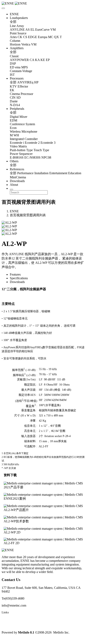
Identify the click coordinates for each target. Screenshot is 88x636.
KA (37, 60)
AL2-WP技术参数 (16, 521)
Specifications (19, 278)
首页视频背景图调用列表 (28, 215)
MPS (24, 67)
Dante (14, 101)
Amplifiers (17, 48)
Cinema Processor (21, 94)
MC (50, 37)
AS (27, 29)
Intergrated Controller (24, 139)
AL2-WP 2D (12, 532)
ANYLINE (17, 29)
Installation (41, 173)
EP (48, 60)
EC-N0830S (32, 157)
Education (74, 173)
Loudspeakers (19, 18)
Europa (42, 37)
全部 (13, 21)
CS (25, 37)
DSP (13, 63)
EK (12, 90)
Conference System (22, 124)
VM (53, 29)
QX (56, 37)
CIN (13, 97)
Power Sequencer (21, 153)
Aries (13, 37)
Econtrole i (17, 142)
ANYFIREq (25, 82)
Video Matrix (18, 146)
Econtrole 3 (48, 142)
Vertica (25, 44)
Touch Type (41, 150)
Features (15, 274)
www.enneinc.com (13, 619)
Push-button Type (21, 150)
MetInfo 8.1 (26, 632)
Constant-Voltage (21, 71)
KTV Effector (19, 86)
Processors (17, 78)
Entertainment (58, 173)
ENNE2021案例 (15, 498)
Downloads (17, 181)
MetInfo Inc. (61, 632)
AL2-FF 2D (11, 543)
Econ (13, 128)
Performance (25, 173)
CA (32, 60)
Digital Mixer (18, 116)
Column (15, 40)
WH (16, 135)
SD (18, 97)
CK (20, 37)
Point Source (18, 33)
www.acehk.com (12, 625)
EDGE (32, 37)
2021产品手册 (13, 487)
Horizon (15, 44)
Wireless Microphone (23, 131)
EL (32, 29)
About (14, 184)
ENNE (14, 14)
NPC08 (46, 157)
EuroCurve (42, 29)
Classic (14, 56)
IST (12, 74)
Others (14, 161)
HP (36, 82)
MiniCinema (18, 177)
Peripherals (17, 108)
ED (12, 67)
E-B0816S (17, 157)
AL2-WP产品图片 (16, 510)
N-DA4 (15, 105)
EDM (13, 120)
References (17, 169)
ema (17, 67)
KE (43, 60)
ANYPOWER (19, 60)
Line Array (17, 26)
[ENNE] (44, 3)
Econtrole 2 (32, 142)
